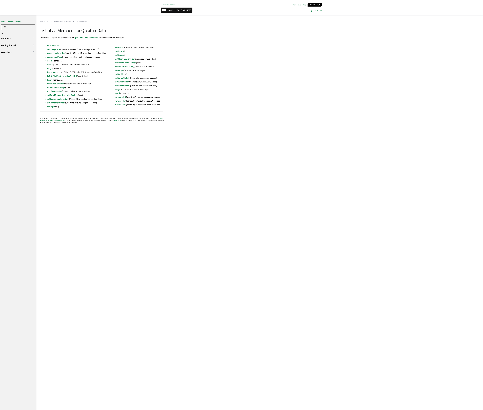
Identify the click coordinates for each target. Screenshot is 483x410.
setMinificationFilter (124, 66)
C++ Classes (58, 21)
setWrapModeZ (122, 85)
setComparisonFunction (57, 98)
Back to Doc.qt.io (169, 5)
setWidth (119, 74)
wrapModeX (120, 97)
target (118, 89)
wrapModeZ (120, 104)
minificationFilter (54, 91)
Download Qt (315, 4)
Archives (318, 10)
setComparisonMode (56, 102)
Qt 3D (49, 21)
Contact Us (297, 5)
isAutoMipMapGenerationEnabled (62, 76)
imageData (51, 72)
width (117, 93)
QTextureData (53, 45)
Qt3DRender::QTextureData (86, 37)
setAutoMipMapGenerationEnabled (62, 95)
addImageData (53, 49)
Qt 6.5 (42, 21)
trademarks (117, 120)
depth (49, 60)
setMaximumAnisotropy (125, 62)
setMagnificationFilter (125, 58)
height (50, 68)
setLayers (119, 54)
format (50, 64)
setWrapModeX (122, 77)
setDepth (51, 106)
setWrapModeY (122, 81)
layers (50, 79)
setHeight (119, 51)
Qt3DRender (70, 21)
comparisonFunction (56, 53)
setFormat (119, 47)
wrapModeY (120, 100)
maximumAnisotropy (56, 87)
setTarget (119, 70)
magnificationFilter (55, 83)
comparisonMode (54, 56)
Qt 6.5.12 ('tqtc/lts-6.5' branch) (11, 21)
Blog (304, 5)
